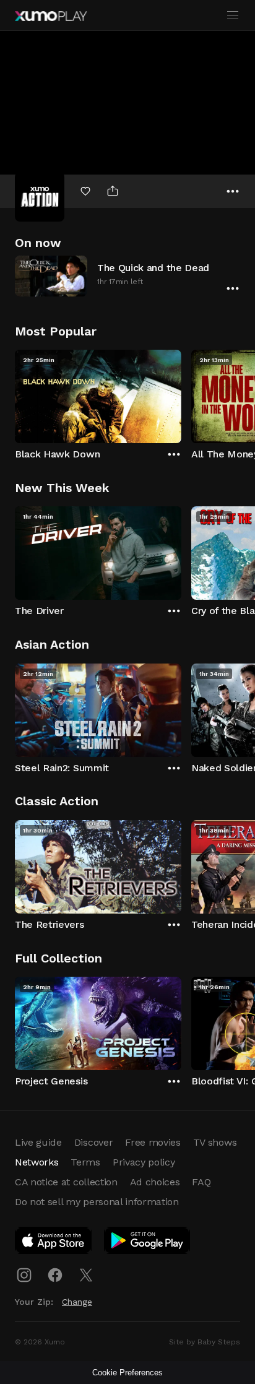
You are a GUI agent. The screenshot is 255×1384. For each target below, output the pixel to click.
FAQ (201, 1182)
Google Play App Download (147, 1243)
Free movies (152, 1142)
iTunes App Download (54, 1243)
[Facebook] (55, 1275)
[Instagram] (24, 1275)
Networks (36, 1162)
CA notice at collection (66, 1182)
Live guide (38, 1142)
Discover (93, 1142)
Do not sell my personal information (97, 1202)
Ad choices (155, 1182)
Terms (85, 1162)
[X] (86, 1275)
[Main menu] (232, 15)
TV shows (214, 1142)
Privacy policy (144, 1162)
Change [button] (77, 1302)
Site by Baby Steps (204, 1342)
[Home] (51, 16)
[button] (127, 276)
